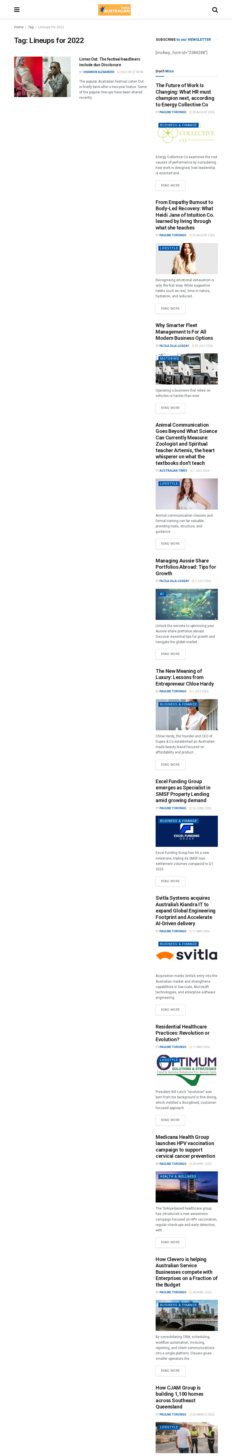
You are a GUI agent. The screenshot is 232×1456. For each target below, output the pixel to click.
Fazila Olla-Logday (174, 345)
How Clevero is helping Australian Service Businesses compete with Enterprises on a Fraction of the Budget (187, 1272)
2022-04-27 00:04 (131, 72)
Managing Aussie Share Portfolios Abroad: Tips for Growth (186, 567)
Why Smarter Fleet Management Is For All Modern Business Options (184, 331)
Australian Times (173, 470)
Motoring (169, 358)
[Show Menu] (17, 9)
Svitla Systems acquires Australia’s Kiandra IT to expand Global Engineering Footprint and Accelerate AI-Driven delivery (186, 910)
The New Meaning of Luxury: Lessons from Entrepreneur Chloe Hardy (185, 677)
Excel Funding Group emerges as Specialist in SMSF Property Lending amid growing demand (183, 791)
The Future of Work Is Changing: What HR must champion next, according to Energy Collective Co (185, 95)
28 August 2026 (203, 112)
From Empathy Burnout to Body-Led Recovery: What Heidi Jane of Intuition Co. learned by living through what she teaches (185, 215)
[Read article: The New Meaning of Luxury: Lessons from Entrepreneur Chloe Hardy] (187, 714)
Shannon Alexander (98, 72)
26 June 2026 (201, 808)
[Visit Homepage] (114, 10)
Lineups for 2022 (51, 27)
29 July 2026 (203, 345)
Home (18, 27)
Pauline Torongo (173, 112)
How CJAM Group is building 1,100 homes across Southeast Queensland (179, 1397)
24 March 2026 (203, 1414)
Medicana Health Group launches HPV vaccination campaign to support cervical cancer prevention (185, 1146)
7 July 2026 (201, 470)
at (162, 594)
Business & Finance (178, 125)
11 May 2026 (201, 931)
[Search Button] (215, 9)
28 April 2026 (202, 1163)
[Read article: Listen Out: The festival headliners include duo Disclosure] (42, 77)
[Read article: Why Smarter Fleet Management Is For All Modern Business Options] (187, 369)
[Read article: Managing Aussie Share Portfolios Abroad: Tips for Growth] (187, 604)
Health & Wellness (178, 1176)
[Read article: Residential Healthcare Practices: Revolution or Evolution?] (187, 1070)
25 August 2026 (203, 235)
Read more (173, 184)
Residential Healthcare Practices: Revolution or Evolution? (182, 1033)
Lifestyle (169, 248)
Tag (31, 27)
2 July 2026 (202, 581)
